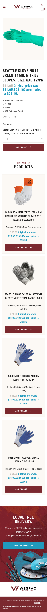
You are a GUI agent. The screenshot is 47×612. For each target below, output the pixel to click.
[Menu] (4, 7)
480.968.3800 (39, 603)
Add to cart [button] (21, 247)
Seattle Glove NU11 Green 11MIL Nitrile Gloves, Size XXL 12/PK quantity (22, 132)
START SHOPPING (21, 545)
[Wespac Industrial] (23, 7)
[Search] (42, 5)
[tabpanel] (23, 39)
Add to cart (21, 147)
